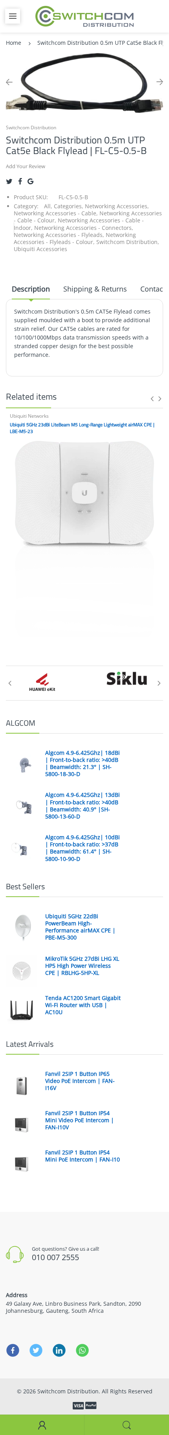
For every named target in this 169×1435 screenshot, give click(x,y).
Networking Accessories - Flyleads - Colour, (75, 238)
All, (48, 206)
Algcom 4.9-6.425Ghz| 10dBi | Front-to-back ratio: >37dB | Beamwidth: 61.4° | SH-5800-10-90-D (82, 848)
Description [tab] (31, 289)
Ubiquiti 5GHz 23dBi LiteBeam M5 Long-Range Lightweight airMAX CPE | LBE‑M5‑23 (82, 428)
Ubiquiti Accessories (40, 249)
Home (13, 42)
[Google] (30, 181)
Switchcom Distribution (31, 127)
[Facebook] (20, 181)
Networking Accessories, (117, 206)
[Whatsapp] (82, 1350)
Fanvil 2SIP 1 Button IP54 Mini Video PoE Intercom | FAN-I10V (79, 1120)
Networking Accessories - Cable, (56, 213)
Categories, (68, 206)
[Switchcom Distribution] (84, 15)
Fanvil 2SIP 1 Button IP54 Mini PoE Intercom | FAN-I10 (82, 1156)
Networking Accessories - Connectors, (83, 227)
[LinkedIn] (59, 1350)
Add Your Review (25, 166)
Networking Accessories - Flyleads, (59, 235)
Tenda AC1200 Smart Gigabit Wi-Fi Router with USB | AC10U (83, 1005)
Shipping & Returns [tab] (95, 289)
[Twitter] (9, 181)
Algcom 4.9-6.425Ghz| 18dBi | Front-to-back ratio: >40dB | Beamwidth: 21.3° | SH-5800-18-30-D (82, 763)
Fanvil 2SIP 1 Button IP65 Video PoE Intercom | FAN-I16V (80, 1081)
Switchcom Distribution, (127, 242)
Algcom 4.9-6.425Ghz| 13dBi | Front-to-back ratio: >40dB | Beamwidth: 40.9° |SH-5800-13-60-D (82, 805)
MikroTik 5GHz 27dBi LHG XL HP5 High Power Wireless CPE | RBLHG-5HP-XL (82, 965)
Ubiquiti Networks (29, 416)
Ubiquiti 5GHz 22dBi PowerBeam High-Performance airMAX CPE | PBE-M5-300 (80, 927)
